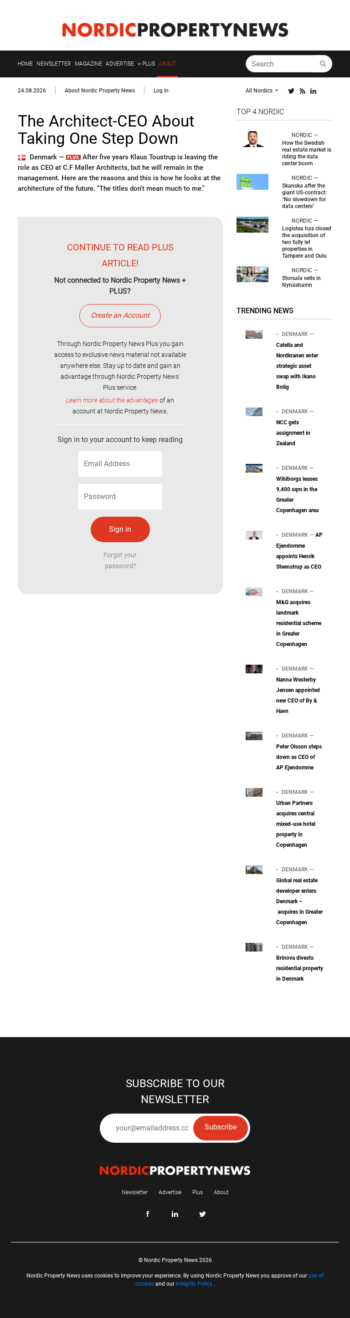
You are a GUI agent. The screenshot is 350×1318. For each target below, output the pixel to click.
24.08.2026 (32, 90)
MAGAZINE (88, 64)
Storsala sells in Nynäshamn (301, 281)
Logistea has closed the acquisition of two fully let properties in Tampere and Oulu (306, 242)
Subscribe (221, 1127)
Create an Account (120, 315)
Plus (197, 1192)
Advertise (170, 1192)
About (221, 1192)
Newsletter (135, 1192)
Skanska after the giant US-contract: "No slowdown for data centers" (304, 196)
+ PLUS (146, 64)
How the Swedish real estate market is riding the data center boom (306, 153)
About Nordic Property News (100, 90)
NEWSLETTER (53, 64)
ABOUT (167, 64)
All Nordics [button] (260, 90)
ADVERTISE (120, 64)
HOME (25, 64)
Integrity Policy (194, 1284)
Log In (161, 90)
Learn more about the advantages (112, 400)
